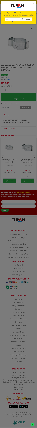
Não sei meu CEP (9, 21)
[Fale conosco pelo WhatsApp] (32, 424)
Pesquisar (26, 19)
